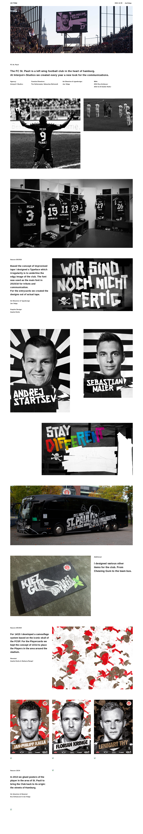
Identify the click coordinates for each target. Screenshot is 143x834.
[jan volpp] (13, 3)
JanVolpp (128, 3)
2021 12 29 (118, 3)
